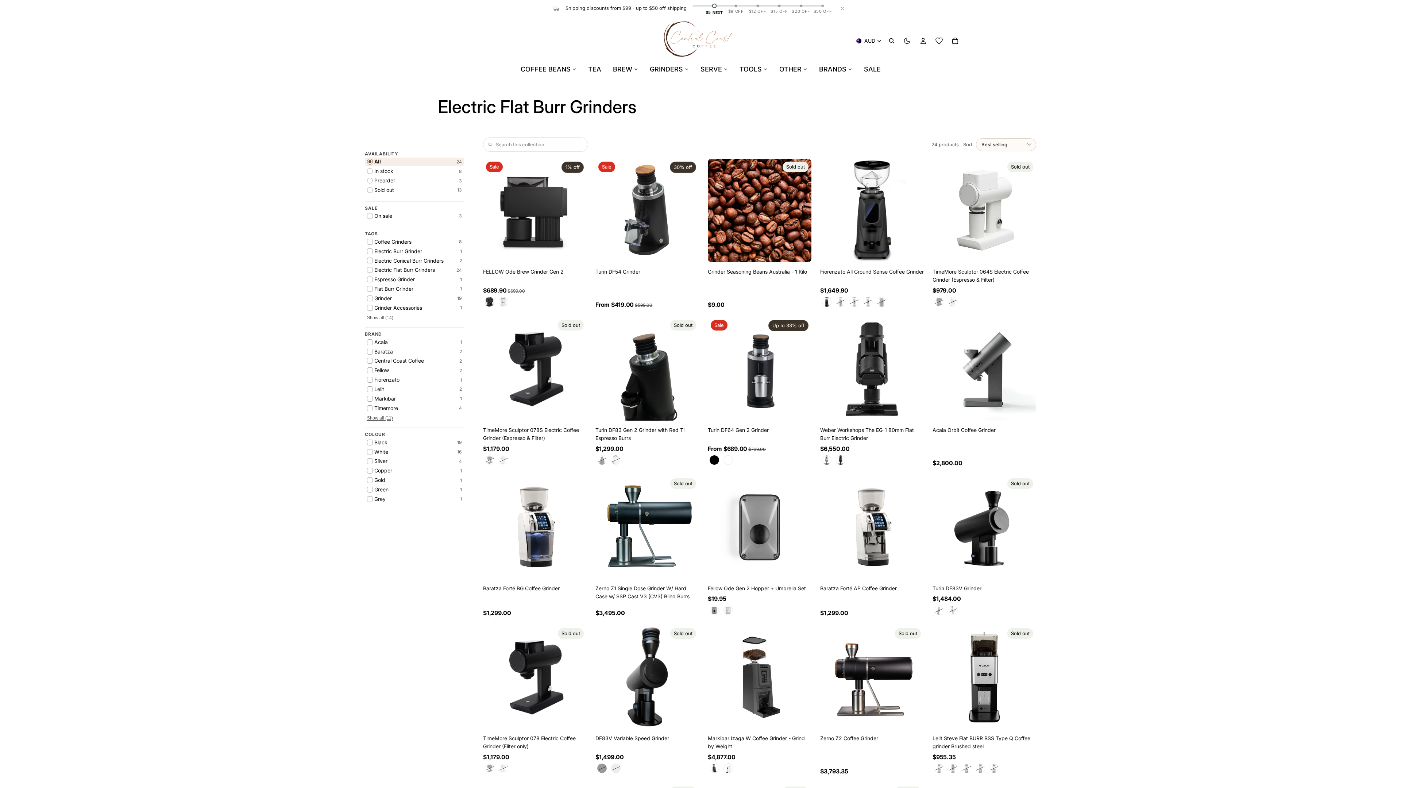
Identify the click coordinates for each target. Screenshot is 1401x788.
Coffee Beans (546, 69)
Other (790, 69)
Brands (832, 69)
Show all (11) (380, 418)
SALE (872, 69)
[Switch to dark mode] (907, 41)
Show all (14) (380, 317)
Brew (622, 69)
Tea (594, 69)
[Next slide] (576, 210)
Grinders (666, 69)
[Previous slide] (494, 210)
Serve (711, 69)
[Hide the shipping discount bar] (842, 8)
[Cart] (955, 41)
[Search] (892, 41)
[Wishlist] (939, 41)
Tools (751, 69)
